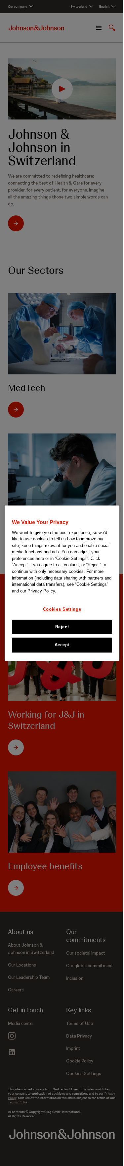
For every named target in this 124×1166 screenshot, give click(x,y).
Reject (62, 626)
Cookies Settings (62, 609)
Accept (62, 644)
